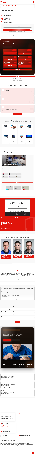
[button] (15, 266)
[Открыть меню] (34, 2)
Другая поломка (17, 76)
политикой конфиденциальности (21, 31)
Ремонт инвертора (21, 56)
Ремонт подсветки (7, 62)
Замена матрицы (7, 56)
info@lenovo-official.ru (5, 426)
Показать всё (17, 69)
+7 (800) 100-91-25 (4, 379)
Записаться (10, 52)
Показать (17, 321)
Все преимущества (17, 113)
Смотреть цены (16, 340)
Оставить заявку (7, 340)
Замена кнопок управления (21, 63)
